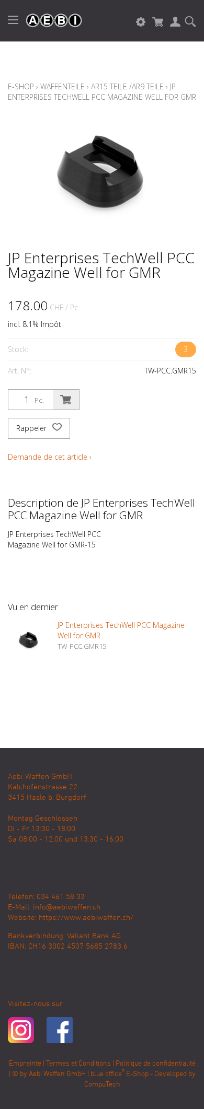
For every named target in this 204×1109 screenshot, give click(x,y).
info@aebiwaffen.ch (66, 907)
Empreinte (25, 1063)
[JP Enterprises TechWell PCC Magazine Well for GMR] (29, 641)
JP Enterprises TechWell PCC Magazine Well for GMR (102, 91)
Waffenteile (62, 86)
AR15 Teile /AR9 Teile (127, 86)
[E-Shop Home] (48, 21)
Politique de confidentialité (156, 1063)
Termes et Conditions (78, 1063)
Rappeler (32, 428)
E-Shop (21, 86)
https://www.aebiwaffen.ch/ (86, 918)
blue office (107, 1074)
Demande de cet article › (50, 457)
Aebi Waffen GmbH (57, 1074)
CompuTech (102, 1084)
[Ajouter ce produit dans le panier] (66, 400)
